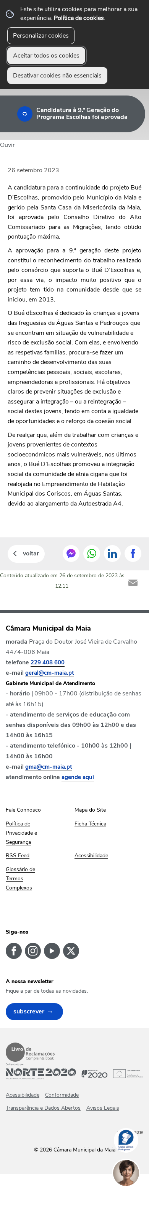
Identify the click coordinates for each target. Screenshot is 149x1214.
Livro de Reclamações (30, 1052)
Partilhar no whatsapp (91, 553)
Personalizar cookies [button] (41, 35)
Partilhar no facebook (133, 553)
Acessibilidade (22, 1095)
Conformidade (62, 1095)
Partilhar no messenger (71, 553)
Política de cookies (79, 18)
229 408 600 (48, 662)
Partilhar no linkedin (112, 553)
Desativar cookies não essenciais (57, 75)
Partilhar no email (133, 582)
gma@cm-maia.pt (48, 767)
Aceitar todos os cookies (46, 55)
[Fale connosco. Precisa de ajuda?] (133, 1197)
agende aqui (78, 777)
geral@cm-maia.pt (49, 673)
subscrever (28, 1011)
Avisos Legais (102, 1108)
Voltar (31, 553)
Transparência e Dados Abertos (43, 1108)
